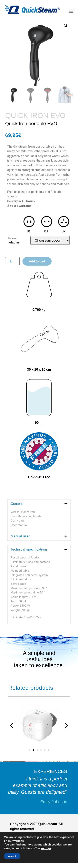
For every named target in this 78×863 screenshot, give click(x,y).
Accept (12, 856)
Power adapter (13, 240)
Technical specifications (29, 549)
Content (17, 504)
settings (46, 848)
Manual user (20, 536)
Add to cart (37, 261)
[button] (71, 9)
